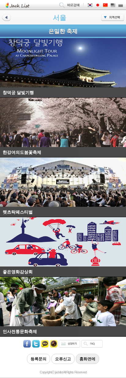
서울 (59, 17)
